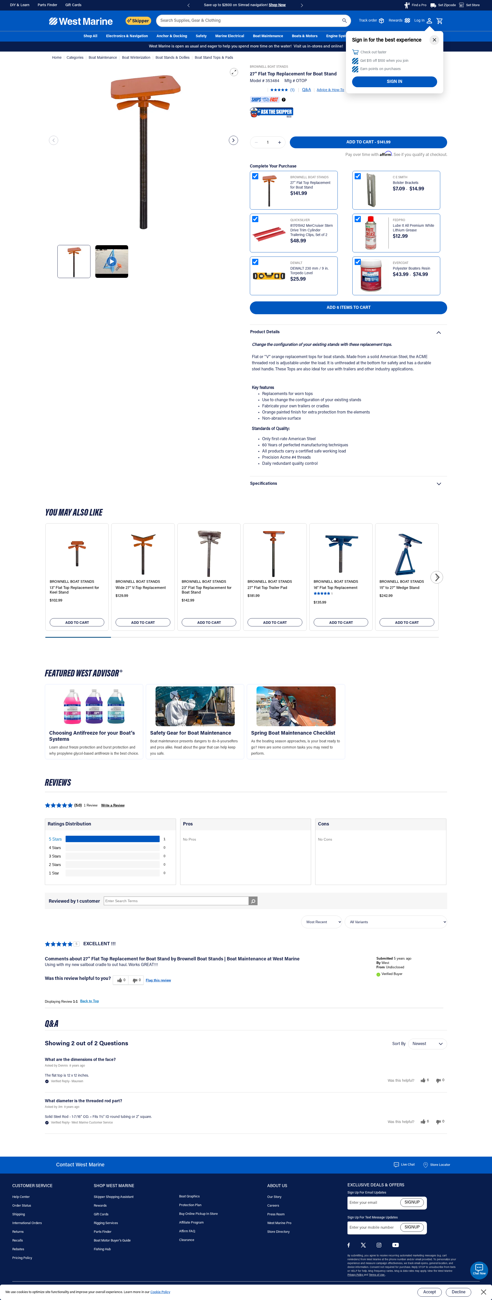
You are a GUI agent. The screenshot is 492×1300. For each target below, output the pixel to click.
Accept (429, 1292)
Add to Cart (77, 623)
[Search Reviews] (253, 901)
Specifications (263, 484)
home (57, 58)
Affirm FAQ (187, 1231)
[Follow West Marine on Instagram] (380, 1246)
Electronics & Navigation (127, 36)
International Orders (27, 1223)
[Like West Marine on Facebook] (349, 1246)
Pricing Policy (22, 1258)
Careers (273, 1205)
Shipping (18, 1214)
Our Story (274, 1197)
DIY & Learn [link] (19, 5)
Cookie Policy (160, 1292)
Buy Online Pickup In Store (198, 1214)
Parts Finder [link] (47, 5)
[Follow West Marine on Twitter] (364, 1247)
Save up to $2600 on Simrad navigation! (245, 5)
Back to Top (89, 1001)
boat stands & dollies (173, 58)
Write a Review (113, 805)
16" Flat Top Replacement (335, 588)
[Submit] (345, 20)
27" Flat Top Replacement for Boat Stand (310, 185)
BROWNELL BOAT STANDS (269, 66)
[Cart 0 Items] (439, 21)
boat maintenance (103, 58)
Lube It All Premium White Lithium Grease (413, 228)
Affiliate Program (191, 1222)
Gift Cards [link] (73, 5)
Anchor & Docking (172, 36)
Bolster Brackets (405, 183)
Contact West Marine (80, 1165)
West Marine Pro (279, 1223)
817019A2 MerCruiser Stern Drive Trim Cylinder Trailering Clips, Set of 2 (311, 230)
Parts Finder (102, 1232)
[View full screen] (234, 72)
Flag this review (158, 980)
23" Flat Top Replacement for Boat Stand (206, 590)
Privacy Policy (355, 1275)
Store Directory (278, 1232)
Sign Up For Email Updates (366, 1192)
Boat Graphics (189, 1196)
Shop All (90, 36)
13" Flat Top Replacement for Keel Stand (74, 590)
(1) (292, 90)
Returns (18, 1232)
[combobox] (253, 21)
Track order (368, 21)
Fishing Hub (102, 1249)
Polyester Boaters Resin (411, 269)
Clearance (186, 1240)
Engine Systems (339, 36)
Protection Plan (190, 1205)
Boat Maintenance (268, 36)
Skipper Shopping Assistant (114, 1197)
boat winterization (136, 58)
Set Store (473, 5)
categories (76, 58)
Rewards (396, 21)
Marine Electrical (229, 36)
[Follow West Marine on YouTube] (395, 1246)
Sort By (399, 1044)
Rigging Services (106, 1223)
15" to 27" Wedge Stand (399, 588)
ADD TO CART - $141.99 (368, 142)
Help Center (21, 1197)
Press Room (276, 1214)
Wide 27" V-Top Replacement (141, 588)
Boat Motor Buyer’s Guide (112, 1240)
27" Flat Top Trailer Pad (267, 588)
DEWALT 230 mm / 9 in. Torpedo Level (309, 271)
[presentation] (53, 140)
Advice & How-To (330, 90)
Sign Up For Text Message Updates (372, 1217)
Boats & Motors (304, 36)
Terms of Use (377, 1275)
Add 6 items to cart (349, 308)
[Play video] (111, 261)
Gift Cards (101, 1214)
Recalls (17, 1240)
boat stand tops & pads (214, 58)
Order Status (21, 1205)
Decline (458, 1292)
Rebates (18, 1249)
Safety (201, 36)
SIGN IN (394, 82)
